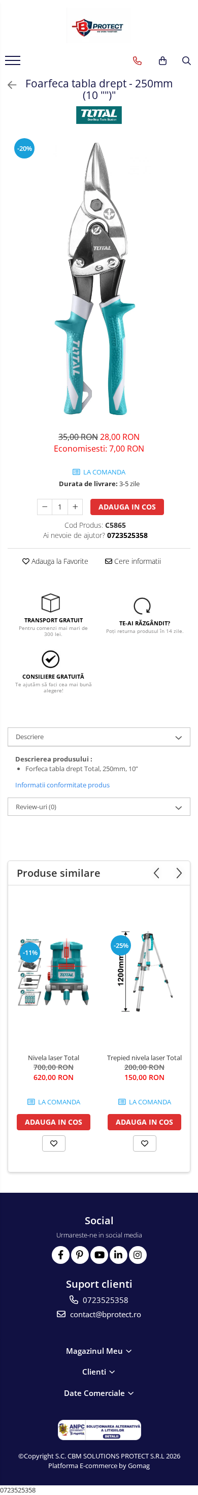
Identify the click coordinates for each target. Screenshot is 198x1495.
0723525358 (104, 1300)
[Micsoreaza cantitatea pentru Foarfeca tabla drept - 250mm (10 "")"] (44, 507)
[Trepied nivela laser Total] (144, 972)
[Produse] (14, 63)
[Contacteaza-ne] (137, 61)
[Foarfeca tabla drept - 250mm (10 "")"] (99, 279)
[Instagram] (138, 1255)
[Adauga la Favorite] (53, 1143)
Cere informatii (136, 561)
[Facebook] (61, 1255)
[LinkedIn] (118, 1255)
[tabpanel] (99, 279)
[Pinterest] (80, 1255)
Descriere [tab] (30, 736)
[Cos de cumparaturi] (163, 61)
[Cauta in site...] (186, 61)
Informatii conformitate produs (62, 784)
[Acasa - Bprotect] (99, 25)
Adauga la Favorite (58, 561)
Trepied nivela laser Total (144, 1057)
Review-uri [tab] (36, 806)
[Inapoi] (7, 85)
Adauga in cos (127, 507)
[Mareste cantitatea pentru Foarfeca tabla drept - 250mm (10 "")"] (75, 507)
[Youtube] (99, 1255)
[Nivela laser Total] (53, 972)
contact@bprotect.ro (104, 1314)
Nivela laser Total (53, 1057)
